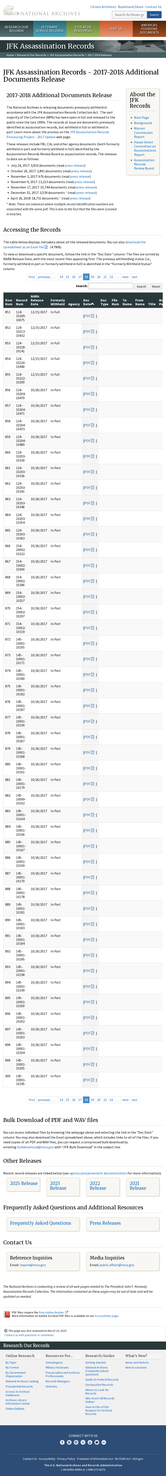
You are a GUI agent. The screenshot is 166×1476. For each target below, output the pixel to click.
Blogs (96, 1442)
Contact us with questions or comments (29, 1335)
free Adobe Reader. (52, 1312)
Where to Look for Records (97, 1391)
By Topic (11, 1362)
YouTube (90, 1442)
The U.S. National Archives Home (41, 10)
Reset (156, 286)
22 (111, 277)
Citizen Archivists (103, 7)
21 (105, 277)
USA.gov (137, 1459)
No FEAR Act (123, 1459)
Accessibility (47, 1459)
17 (80, 277)
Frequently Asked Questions (40, 1223)
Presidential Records (19, 1386)
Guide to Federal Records (102, 1379)
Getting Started (95, 1362)
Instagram (76, 1442)
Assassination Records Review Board (144, 164)
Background (143, 123)
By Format (12, 1367)
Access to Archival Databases (17, 1393)
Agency (74, 304)
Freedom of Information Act (95, 1459)
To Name (127, 302)
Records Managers (58, 1381)
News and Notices (137, 1362)
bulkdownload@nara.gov (35, 1147)
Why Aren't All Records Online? (100, 1400)
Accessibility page (106, 1316)
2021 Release (138, 1186)
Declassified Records (99, 1385)
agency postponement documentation (98, 1173)
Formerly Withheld (58, 302)
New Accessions (136, 1367)
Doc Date (87, 302)
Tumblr (83, 1442)
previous (44, 277)
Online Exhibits (15, 1409)
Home (10, 55)
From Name (140, 302)
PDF (87, 316)
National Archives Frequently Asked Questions (96, 1370)
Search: (82, 286)
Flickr (103, 1442)
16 (73, 277)
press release (74, 165)
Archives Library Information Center (18, 1401)
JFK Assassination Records (67, 55)
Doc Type (104, 302)
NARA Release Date (37, 300)
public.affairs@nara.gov (117, 1265)
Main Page (141, 117)
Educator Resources (83, 29)
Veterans (51, 1386)
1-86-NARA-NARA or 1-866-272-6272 (83, 1469)
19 (92, 277)
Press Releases (105, 1223)
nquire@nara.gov (33, 1265)
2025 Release (24, 1183)
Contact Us (153, 7)
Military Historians (57, 1367)
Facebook (62, 1442)
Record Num (21, 302)
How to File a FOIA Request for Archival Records (98, 1410)
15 (67, 277)
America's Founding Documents (149, 29)
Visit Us (116, 29)
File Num (115, 302)
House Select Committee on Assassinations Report (145, 148)
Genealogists (54, 1362)
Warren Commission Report (143, 132)
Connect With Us (83, 1435)
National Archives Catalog (22, 1381)
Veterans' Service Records (50, 29)
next (125, 277)
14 (61, 277)
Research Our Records (16, 29)
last (134, 277)
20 (99, 277)
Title (152, 304)
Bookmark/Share (130, 7)
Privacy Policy (66, 1459)
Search (154, 15)
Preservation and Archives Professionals (63, 1374)
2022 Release (98, 1186)
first (32, 277)
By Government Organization (16, 1374)
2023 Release (58, 1186)
